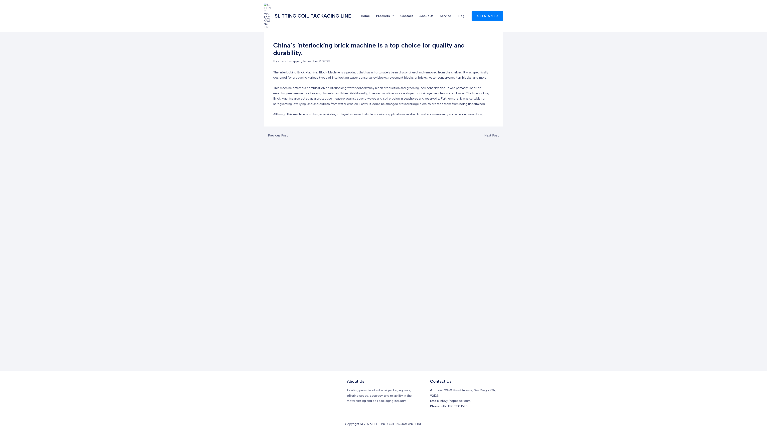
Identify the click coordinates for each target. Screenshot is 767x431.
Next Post (493, 135)
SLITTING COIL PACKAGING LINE (313, 16)
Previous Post (276, 135)
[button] (487, 16)
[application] (392, 16)
